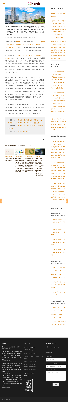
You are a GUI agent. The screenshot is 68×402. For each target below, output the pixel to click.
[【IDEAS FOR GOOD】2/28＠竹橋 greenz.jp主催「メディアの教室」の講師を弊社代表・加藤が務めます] (67, 201)
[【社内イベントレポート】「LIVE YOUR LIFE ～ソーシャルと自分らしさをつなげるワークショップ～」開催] (1, 201)
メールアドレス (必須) (51, 363)
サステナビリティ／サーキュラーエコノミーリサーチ (58, 222)
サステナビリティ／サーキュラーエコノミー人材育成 (58, 242)
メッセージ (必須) (50, 369)
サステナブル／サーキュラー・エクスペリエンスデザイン (58, 284)
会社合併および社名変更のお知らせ (11, 347)
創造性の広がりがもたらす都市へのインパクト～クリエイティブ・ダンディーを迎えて (25, 44)
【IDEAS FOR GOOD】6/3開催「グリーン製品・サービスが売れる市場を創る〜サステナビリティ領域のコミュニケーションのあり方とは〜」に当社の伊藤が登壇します (58, 171)
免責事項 (26, 375)
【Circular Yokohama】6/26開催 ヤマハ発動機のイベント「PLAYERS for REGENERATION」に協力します (58, 124)
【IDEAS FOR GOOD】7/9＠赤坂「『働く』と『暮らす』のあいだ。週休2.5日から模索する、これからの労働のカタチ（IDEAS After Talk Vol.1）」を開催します (58, 29)
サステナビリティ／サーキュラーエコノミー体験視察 (58, 232)
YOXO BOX (20, 42)
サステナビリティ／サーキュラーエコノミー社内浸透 (58, 252)
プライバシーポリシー (29, 373)
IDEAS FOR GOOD (24, 131)
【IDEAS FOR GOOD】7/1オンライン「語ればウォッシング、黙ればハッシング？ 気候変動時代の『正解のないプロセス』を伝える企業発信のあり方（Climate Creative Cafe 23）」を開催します (58, 103)
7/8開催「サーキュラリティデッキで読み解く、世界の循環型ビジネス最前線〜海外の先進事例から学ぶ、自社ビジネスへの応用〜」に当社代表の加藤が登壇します (58, 50)
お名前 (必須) (49, 356)
